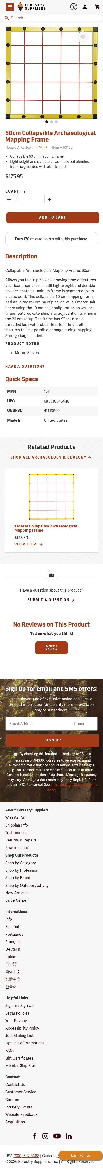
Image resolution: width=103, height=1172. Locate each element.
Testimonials (16, 832)
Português (14, 934)
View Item (26, 544)
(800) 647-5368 (26, 1155)
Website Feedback (21, 1114)
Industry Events (18, 1107)
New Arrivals (16, 892)
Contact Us (15, 1084)
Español (12, 926)
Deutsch (12, 949)
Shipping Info (16, 825)
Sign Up (53, 740)
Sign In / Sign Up (19, 1005)
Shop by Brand (17, 877)
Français (12, 941)
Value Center (16, 900)
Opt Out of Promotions (25, 1043)
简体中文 (13, 971)
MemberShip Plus (20, 1065)
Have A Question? (25, 367)
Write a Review (51, 648)
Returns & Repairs (21, 840)
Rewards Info (16, 847)
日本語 (11, 964)
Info (8, 919)
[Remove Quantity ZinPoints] (9, 199)
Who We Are (16, 817)
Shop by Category (20, 862)
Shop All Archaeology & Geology (48, 458)
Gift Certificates (19, 1058)
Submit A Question (48, 600)
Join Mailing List (19, 1035)
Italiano (11, 956)
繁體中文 (13, 979)
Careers (12, 1099)
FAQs (10, 1050)
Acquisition (15, 1122)
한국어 (11, 986)
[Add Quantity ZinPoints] (49, 199)
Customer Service (20, 1092)
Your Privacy (16, 1020)
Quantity (15, 192)
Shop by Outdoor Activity (27, 885)
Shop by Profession (21, 870)
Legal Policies (17, 1013)
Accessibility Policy (22, 1028)
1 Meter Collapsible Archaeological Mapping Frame (45, 529)
